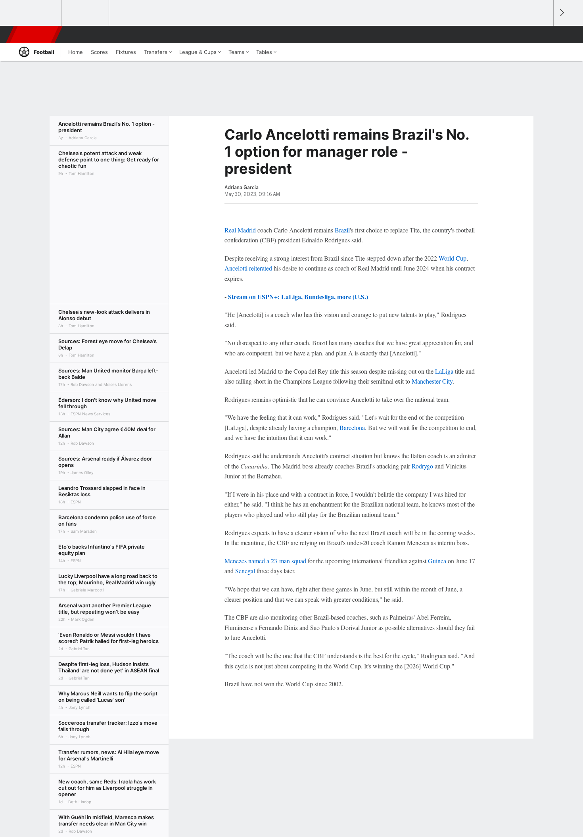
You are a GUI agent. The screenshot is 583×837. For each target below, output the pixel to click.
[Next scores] (561, 13)
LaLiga (444, 371)
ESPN (35, 34)
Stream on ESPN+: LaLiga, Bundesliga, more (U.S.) (298, 296)
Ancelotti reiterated (248, 268)
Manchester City (432, 381)
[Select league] (38, 13)
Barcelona (352, 427)
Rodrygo (422, 466)
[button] (544, 34)
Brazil (342, 230)
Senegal (245, 570)
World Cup (452, 258)
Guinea (437, 561)
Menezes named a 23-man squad (265, 561)
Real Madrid (240, 230)
